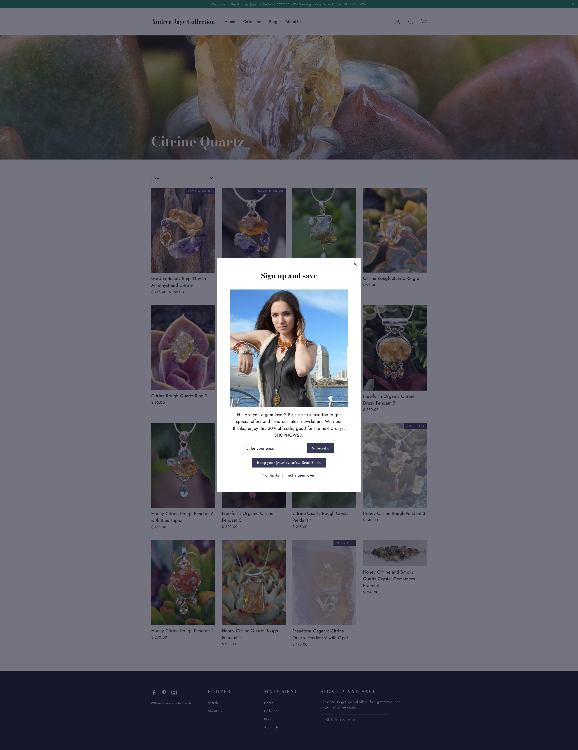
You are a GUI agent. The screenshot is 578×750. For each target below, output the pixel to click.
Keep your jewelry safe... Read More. (289, 462)
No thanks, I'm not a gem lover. (289, 475)
